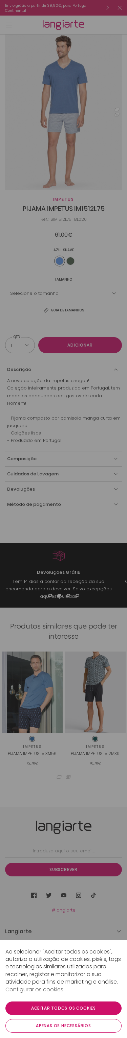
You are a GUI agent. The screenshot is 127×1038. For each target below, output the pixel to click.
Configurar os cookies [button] (34, 989)
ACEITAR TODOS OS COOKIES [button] (63, 1008)
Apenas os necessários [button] (63, 1026)
